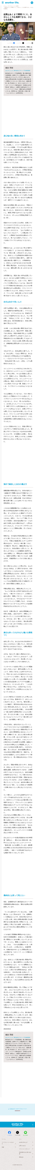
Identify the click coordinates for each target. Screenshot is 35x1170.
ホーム (5, 6)
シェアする (10, 43)
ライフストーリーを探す (13, 6)
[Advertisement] (17, 113)
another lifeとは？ (23, 1142)
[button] (3, 2)
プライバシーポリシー (24, 1149)
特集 (3, 1147)
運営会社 (21, 1157)
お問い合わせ (22, 1145)
